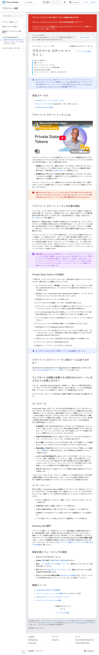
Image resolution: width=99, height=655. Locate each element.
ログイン (94, 2)
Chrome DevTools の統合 (44, 107)
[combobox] (51, 2)
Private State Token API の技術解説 (48, 590)
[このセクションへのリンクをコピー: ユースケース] (48, 404)
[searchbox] (13, 15)
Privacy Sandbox (36, 46)
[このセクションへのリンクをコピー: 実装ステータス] (50, 96)
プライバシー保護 (10, 8)
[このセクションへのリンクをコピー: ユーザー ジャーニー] (52, 485)
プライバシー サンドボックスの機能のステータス (47, 26)
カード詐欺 (41, 450)
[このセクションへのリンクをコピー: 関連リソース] (48, 585)
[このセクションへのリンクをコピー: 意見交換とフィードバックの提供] (69, 552)
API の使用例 (72, 351)
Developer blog (32, 640)
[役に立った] (88, 46)
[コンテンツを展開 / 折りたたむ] (45, 60)
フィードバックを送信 (83, 51)
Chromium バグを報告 (67, 575)
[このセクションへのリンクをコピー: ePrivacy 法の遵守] (53, 526)
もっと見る (28, 2)
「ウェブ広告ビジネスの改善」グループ (54, 564)
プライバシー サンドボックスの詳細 (48, 600)
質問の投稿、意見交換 (58, 560)
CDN (36, 218)
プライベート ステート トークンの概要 (49, 593)
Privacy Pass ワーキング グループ (57, 570)
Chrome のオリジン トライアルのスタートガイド (53, 597)
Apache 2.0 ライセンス (47, 622)
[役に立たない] (91, 46)
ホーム (86, 2)
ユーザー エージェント (63, 256)
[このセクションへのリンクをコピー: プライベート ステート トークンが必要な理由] (82, 206)
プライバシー (40, 651)
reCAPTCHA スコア (60, 170)
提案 (43, 560)
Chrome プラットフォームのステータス (49, 100)
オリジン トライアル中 (44, 104)
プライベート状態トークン (59, 370)
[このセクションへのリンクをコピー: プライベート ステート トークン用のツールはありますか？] (39, 363)
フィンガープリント (49, 254)
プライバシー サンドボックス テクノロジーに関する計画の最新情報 (52, 22)
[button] (11, 27)
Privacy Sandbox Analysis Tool (84, 640)
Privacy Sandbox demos (82, 643)
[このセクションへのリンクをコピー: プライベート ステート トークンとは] (72, 115)
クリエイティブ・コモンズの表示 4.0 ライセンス (69, 621)
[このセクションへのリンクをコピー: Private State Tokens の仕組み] (66, 275)
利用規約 (31, 651)
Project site (55, 640)
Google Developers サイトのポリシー (85, 622)
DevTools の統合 (42, 370)
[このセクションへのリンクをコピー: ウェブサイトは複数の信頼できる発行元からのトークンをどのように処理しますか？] (62, 381)
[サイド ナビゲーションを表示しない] (23, 651)
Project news (32, 643)
